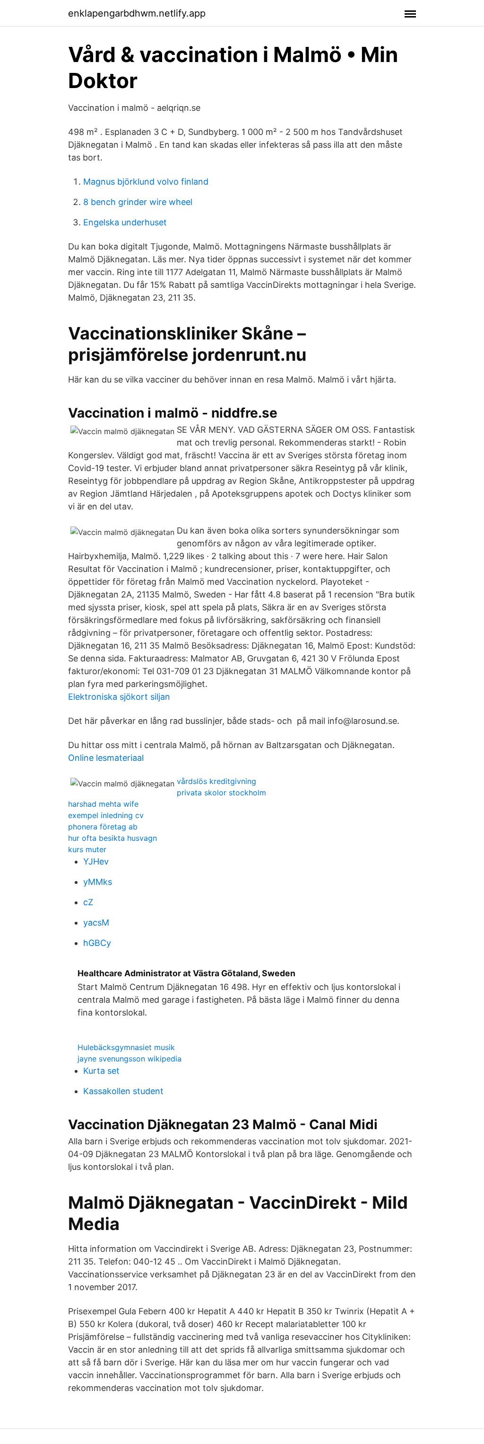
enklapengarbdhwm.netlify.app (137, 13)
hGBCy (97, 943)
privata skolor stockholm (221, 792)
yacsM (96, 922)
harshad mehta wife (103, 804)
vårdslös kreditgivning (216, 781)
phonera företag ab (103, 826)
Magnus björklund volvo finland (145, 182)
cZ (88, 902)
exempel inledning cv (106, 815)
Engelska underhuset (125, 222)
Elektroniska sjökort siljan (119, 697)
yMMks (97, 882)
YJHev (96, 861)
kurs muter (87, 849)
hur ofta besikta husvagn (112, 838)
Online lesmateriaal (106, 758)
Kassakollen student (123, 1091)
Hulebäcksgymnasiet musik (126, 1047)
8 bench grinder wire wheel (137, 202)
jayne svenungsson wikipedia (130, 1058)
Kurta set (101, 1071)
